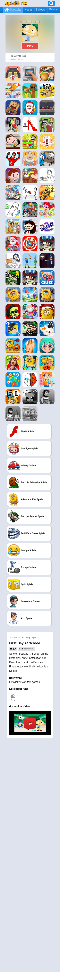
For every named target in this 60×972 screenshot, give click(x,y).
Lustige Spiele (31, 637)
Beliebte (41, 9)
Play (30, 46)
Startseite (15, 9)
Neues (28, 9)
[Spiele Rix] (16, 3)
